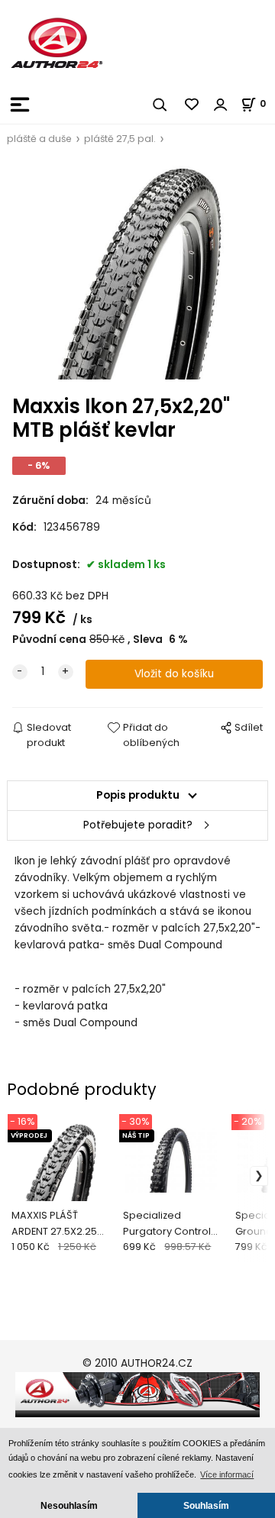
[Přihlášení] (220, 104)
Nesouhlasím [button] (69, 1505)
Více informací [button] (227, 1474)
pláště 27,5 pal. (120, 138)
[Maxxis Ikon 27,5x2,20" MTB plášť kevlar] (137, 271)
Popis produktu (138, 795)
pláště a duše (39, 138)
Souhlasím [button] (206, 1505)
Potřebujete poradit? (137, 825)
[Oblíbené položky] (192, 104)
